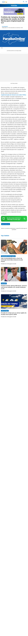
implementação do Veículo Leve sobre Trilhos (13, 95)
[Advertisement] (14, 68)
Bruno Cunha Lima (5, 224)
